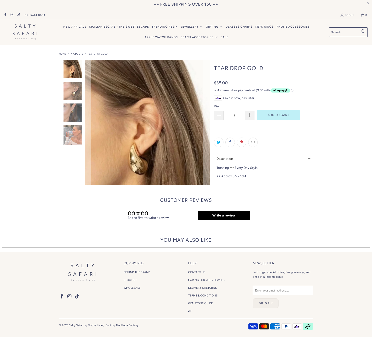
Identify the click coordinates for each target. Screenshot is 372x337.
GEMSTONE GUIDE (200, 303)
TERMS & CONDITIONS (203, 295)
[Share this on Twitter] (218, 142)
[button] (192, 27)
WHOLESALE (132, 287)
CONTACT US (196, 272)
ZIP (190, 310)
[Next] (206, 122)
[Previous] (87, 122)
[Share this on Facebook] (230, 142)
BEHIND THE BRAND (137, 272)
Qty (216, 106)
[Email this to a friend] (253, 142)
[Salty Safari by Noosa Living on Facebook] (5, 15)
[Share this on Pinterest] (241, 142)
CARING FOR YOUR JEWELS (206, 280)
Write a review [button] (224, 215)
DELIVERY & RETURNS (202, 287)
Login (349, 15)
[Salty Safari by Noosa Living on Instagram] (12, 15)
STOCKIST (130, 280)
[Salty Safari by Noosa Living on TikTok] (18, 15)
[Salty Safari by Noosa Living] (24, 32)
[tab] (263, 159)
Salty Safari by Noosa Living (86, 325)
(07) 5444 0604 (34, 15)
